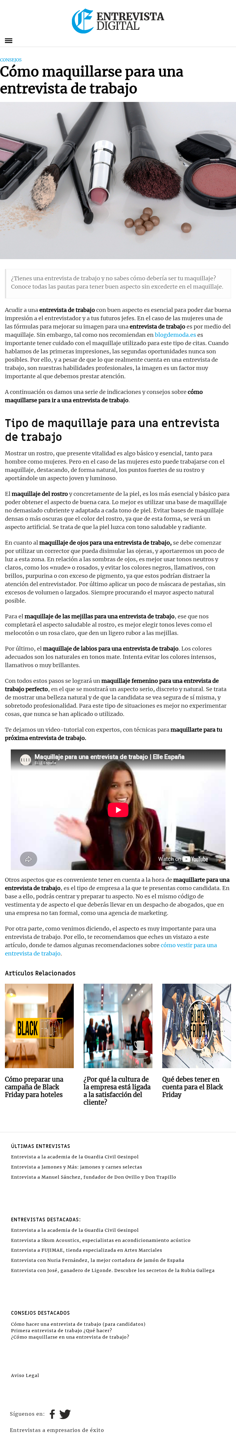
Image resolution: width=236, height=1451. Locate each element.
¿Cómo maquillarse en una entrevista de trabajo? (70, 1337)
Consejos (11, 60)
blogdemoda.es (175, 334)
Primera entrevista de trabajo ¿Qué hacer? (61, 1330)
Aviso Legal (25, 1375)
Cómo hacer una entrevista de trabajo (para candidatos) (78, 1324)
